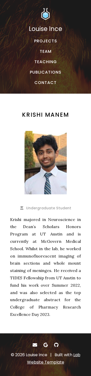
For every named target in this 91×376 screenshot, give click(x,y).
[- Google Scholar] (45, 345)
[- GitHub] (56, 345)
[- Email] (35, 345)
